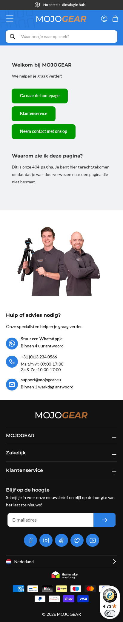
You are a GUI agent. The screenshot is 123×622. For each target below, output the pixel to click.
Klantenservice (33, 113)
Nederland (24, 561)
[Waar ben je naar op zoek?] (12, 36)
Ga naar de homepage (39, 95)
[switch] (109, 613)
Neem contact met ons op (43, 131)
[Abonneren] (104, 520)
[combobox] (61, 36)
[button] (11, 18)
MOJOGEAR (69, 614)
